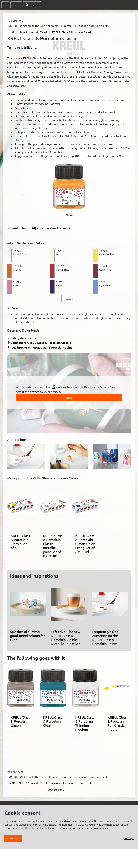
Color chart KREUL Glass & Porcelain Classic (41, 342)
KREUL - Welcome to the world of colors (34, 25)
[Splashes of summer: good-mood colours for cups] (28, 606)
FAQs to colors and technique (40, 228)
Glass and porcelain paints (93, 25)
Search (34, 5)
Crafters (68, 25)
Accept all (13, 838)
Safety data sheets (23, 338)
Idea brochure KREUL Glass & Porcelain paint (41, 347)
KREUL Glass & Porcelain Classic (29, 32)
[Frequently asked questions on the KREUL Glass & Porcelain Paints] (110, 606)
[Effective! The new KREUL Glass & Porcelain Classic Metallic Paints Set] (69, 606)
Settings (129, 838)
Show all (69, 299)
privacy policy (38, 391)
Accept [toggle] (69, 397)
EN (15, 5)
